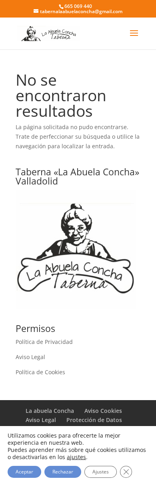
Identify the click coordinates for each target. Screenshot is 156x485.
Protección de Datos (94, 420)
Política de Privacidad (44, 342)
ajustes (76, 457)
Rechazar (62, 471)
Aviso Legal (30, 357)
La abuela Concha (50, 410)
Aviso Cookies (103, 410)
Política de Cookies (40, 372)
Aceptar (24, 471)
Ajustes (100, 471)
